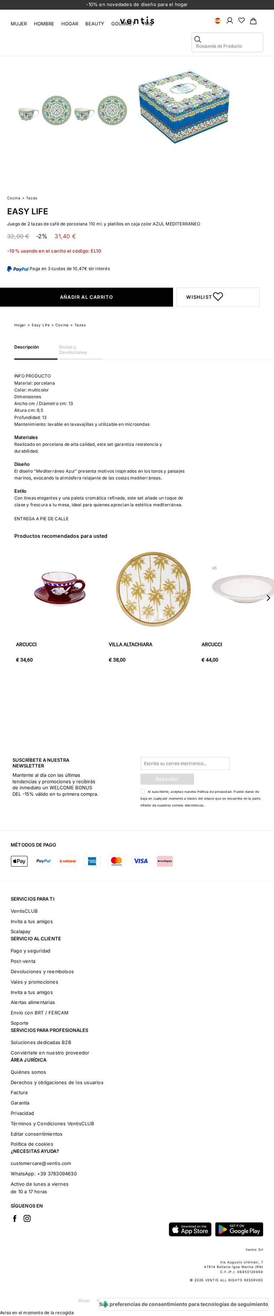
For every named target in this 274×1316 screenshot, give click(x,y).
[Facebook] (15, 1218)
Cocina (14, 198)
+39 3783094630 (57, 1173)
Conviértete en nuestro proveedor (50, 1053)
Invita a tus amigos (32, 921)
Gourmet (123, 23)
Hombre (44, 23)
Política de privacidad (214, 792)
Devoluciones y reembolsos (42, 971)
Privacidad (22, 1113)
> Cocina (60, 325)
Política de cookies (32, 1144)
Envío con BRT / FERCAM (39, 1012)
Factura (19, 1092)
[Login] (230, 20)
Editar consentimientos (36, 1134)
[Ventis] (137, 20)
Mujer (19, 23)
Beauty (94, 23)
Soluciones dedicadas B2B (41, 1042)
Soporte (20, 1023)
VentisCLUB (24, 911)
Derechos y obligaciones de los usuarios (57, 1082)
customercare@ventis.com (41, 1163)
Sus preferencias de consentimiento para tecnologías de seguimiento (183, 1304)
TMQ (147, 23)
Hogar (69, 23)
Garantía (20, 1103)
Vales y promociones (34, 982)
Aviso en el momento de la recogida (37, 1312)
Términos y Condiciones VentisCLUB (53, 1123)
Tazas (31, 198)
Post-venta (23, 961)
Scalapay (21, 931)
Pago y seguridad (30, 951)
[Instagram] (27, 1218)
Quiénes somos (28, 1072)
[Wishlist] (241, 20)
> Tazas (78, 325)
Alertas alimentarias (33, 1002)
